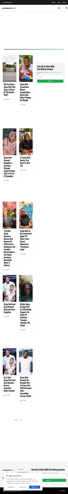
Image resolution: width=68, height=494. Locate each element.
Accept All (34, 487)
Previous (15, 419)
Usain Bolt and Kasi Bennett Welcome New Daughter (9, 308)
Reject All (23, 487)
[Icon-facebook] (3, 477)
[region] (23, 481)
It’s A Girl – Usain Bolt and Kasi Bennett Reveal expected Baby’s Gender (9, 384)
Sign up (50, 81)
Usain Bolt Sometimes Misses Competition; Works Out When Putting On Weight (25, 92)
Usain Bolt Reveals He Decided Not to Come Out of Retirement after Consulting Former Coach (25, 387)
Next (20, 419)
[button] (59, 8)
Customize (11, 487)
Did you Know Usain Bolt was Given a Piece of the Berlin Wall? (9, 89)
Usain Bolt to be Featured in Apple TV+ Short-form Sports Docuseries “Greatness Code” (26, 240)
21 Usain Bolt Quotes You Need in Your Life (25, 161)
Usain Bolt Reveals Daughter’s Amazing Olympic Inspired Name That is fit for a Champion (9, 167)
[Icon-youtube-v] (3, 478)
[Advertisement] (34, 32)
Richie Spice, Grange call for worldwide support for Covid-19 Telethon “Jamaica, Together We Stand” (25, 314)
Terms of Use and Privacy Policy (51, 473)
